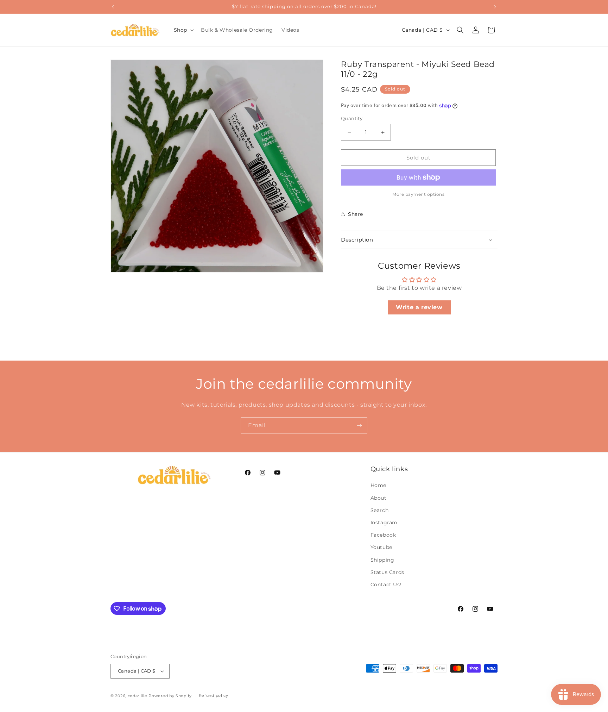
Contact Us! (386, 584)
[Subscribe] (359, 425)
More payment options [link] (418, 194)
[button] (183, 30)
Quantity (351, 118)
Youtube (381, 547)
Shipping (382, 560)
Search (379, 510)
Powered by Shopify (170, 695)
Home (378, 485)
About (378, 498)
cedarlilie (137, 695)
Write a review (419, 307)
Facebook (383, 535)
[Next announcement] (495, 6)
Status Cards (387, 572)
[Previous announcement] (113, 6)
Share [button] (355, 214)
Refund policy (213, 695)
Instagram (384, 522)
